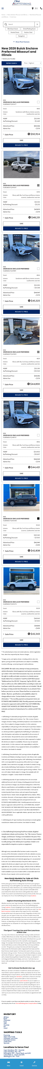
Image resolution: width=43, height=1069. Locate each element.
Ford (5, 1022)
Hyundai (6, 1025)
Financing (7, 1035)
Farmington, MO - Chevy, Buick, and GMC (17, 1053)
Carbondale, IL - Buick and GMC (14, 1055)
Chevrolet (7, 1020)
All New (6, 1017)
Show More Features (23, 42)
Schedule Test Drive (11, 1038)
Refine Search (11, 63)
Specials (6, 1043)
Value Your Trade (9, 1037)
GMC (5, 1023)
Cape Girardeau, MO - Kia (12, 1052)
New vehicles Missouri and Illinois (17, 15)
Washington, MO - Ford (11, 1056)
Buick (5, 1019)
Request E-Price (21, 145)
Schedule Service (9, 1040)
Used (5, 1028)
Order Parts (7, 1041)
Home (4, 15)
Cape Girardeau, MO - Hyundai (14, 1050)
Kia (5, 1027)
